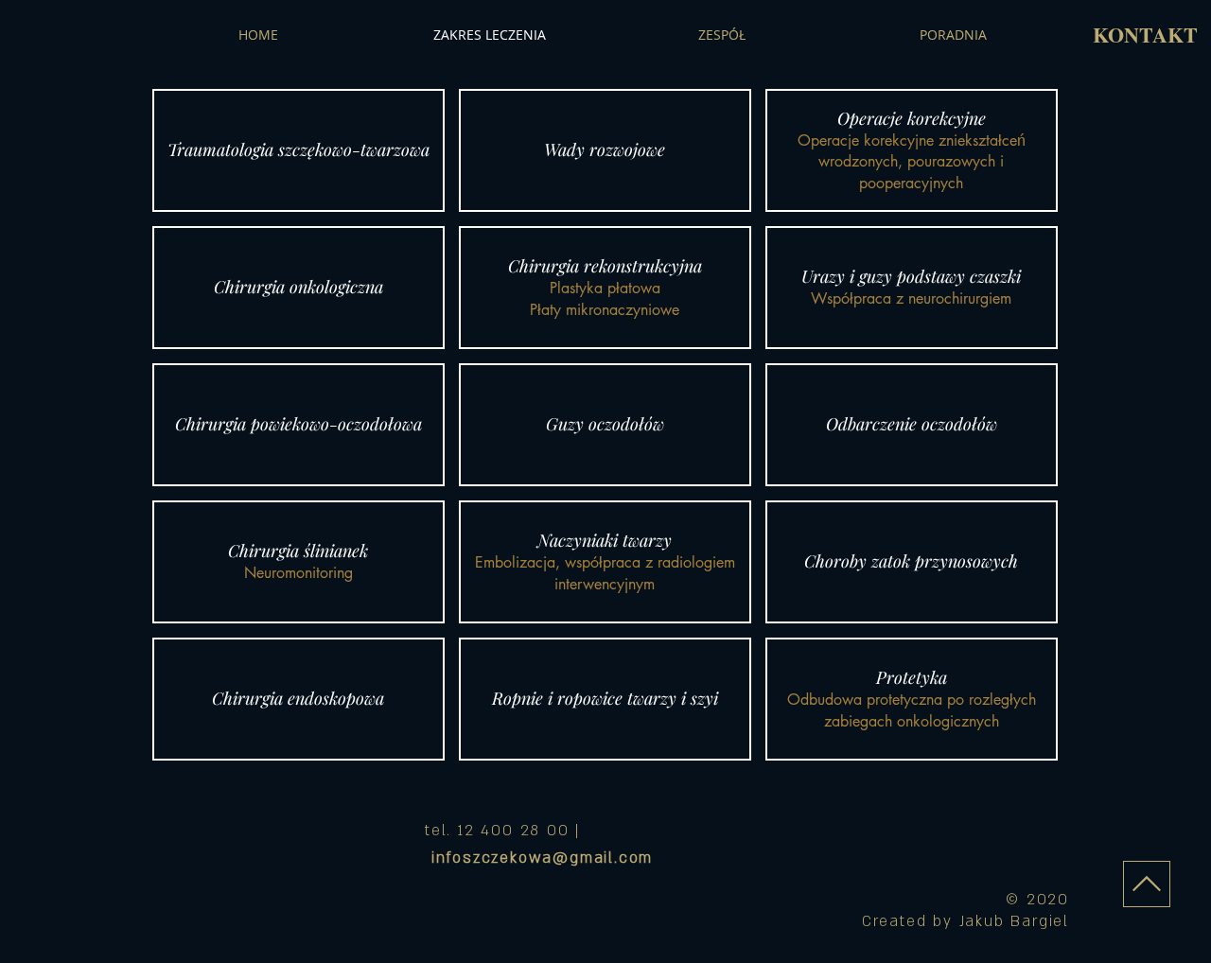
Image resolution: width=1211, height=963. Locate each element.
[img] (298, 150)
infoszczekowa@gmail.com (542, 858)
